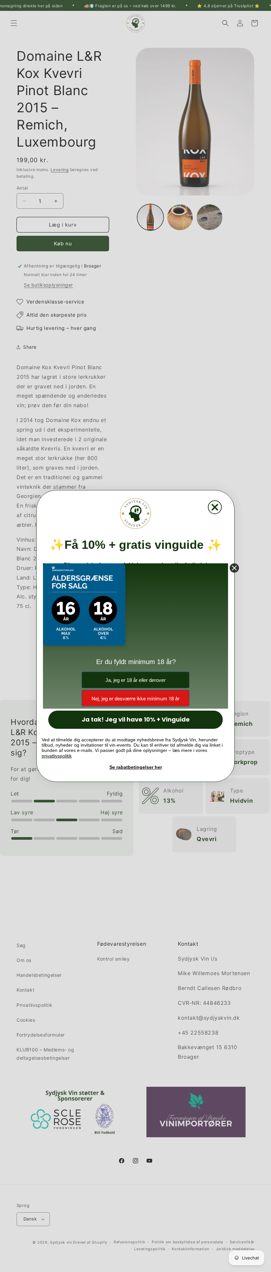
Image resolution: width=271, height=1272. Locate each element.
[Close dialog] (214, 507)
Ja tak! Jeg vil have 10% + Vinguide (136, 719)
